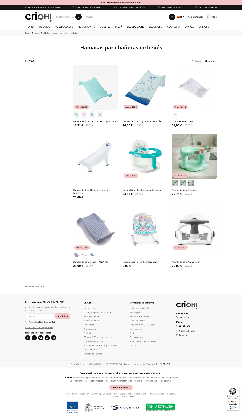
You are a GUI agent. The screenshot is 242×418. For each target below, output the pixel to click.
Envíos (133, 333)
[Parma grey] (76, 255)
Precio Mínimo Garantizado (143, 324)
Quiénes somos (91, 308)
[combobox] (129, 17)
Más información (121, 387)
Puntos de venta (91, 320)
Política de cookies (138, 320)
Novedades (89, 324)
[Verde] (183, 183)
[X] (47, 337)
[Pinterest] (53, 337)
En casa (35, 33)
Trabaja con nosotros (94, 341)
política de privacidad (46, 322)
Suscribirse (62, 316)
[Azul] (92, 114)
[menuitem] (31, 27)
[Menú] (237, 388)
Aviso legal (135, 312)
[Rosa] (84, 114)
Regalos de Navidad (93, 353)
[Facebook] (27, 337)
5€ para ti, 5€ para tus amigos (98, 337)
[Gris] (100, 114)
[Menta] (76, 114)
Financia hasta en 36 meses (143, 341)
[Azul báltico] (92, 255)
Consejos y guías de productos (98, 312)
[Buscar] (172, 17)
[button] (211, 61)
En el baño (45, 33)
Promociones (90, 329)
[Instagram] (34, 337)
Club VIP (134, 345)
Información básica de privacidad (39, 327)
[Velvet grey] (84, 255)
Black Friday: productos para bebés (100, 345)
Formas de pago (137, 337)
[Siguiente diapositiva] (114, 88)
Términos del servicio (140, 316)
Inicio (27, 33)
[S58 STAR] (175, 114)
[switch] (233, 407)
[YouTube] (40, 337)
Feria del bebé (90, 349)
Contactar (88, 333)
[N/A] (191, 183)
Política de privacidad (140, 308)
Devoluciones (136, 329)
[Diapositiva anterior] (77, 88)
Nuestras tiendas (92, 316)
